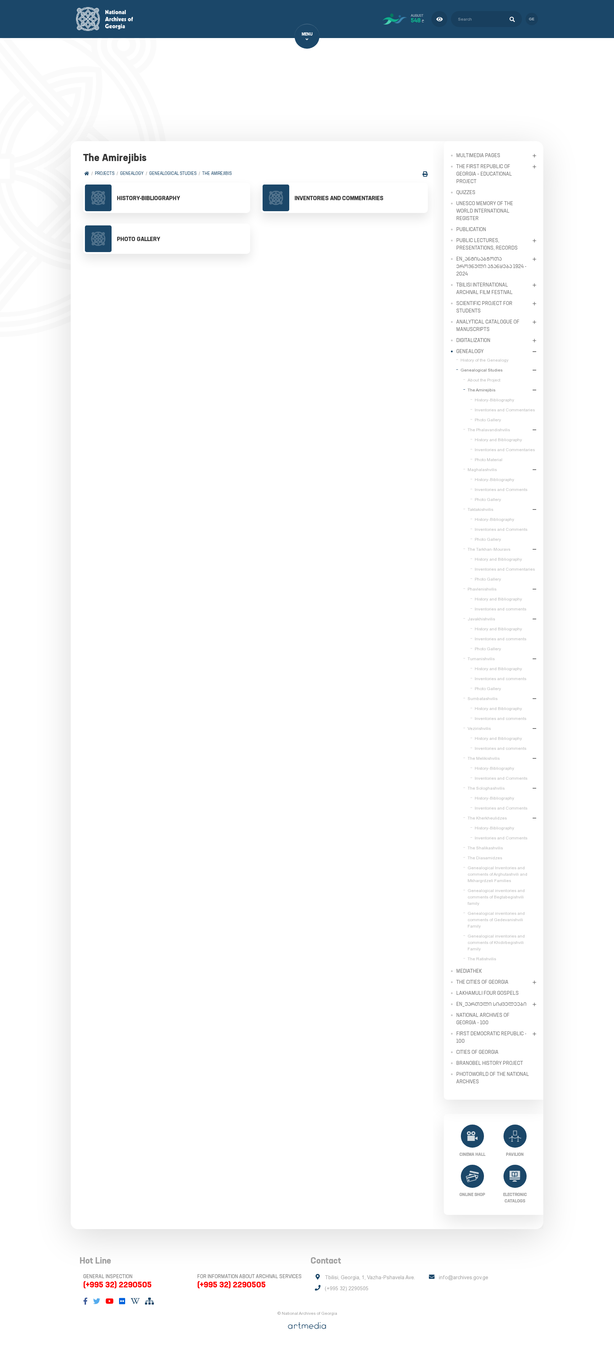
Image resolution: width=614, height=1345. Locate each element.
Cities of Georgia (477, 1052)
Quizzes (465, 192)
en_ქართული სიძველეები (491, 1004)
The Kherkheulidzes (487, 818)
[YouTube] (110, 1301)
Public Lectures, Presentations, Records (487, 244)
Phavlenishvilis (482, 589)
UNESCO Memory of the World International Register (484, 211)
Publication (471, 229)
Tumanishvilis (481, 658)
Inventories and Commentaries (505, 409)
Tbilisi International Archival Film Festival (484, 288)
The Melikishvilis (484, 758)
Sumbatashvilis (482, 698)
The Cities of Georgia (482, 982)
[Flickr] (122, 1301)
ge (531, 19)
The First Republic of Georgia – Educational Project (484, 174)
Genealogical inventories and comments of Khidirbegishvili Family (496, 942)
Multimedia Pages (478, 155)
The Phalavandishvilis (489, 429)
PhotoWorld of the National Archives (492, 1078)
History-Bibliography (494, 399)
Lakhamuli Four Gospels (487, 993)
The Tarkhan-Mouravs (489, 549)
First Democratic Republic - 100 (491, 1037)
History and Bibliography (498, 439)
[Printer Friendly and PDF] (425, 174)
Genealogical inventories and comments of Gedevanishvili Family (496, 920)
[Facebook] (85, 1301)
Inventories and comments (500, 609)
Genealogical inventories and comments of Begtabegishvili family (496, 897)
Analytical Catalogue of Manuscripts (487, 325)
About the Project (484, 380)
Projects (104, 173)
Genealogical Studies (172, 173)
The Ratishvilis (482, 958)
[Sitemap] (149, 1301)
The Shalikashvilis (485, 847)
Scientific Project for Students (484, 307)
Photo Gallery (488, 419)
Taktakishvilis (480, 509)
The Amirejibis (217, 173)
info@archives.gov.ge (463, 1277)
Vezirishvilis (479, 728)
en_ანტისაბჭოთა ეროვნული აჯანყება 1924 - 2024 (491, 266)
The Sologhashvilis (486, 788)
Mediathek (469, 971)
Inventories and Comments (501, 489)
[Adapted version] (439, 19)
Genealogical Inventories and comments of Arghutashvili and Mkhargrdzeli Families (497, 874)
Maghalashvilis (482, 469)
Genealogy (132, 173)
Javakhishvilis (481, 619)
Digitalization (473, 340)
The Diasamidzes (485, 857)
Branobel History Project (489, 1063)
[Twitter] (96, 1301)
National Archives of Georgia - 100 (483, 1019)
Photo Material (488, 459)
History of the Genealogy (484, 360)
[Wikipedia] (135, 1301)
